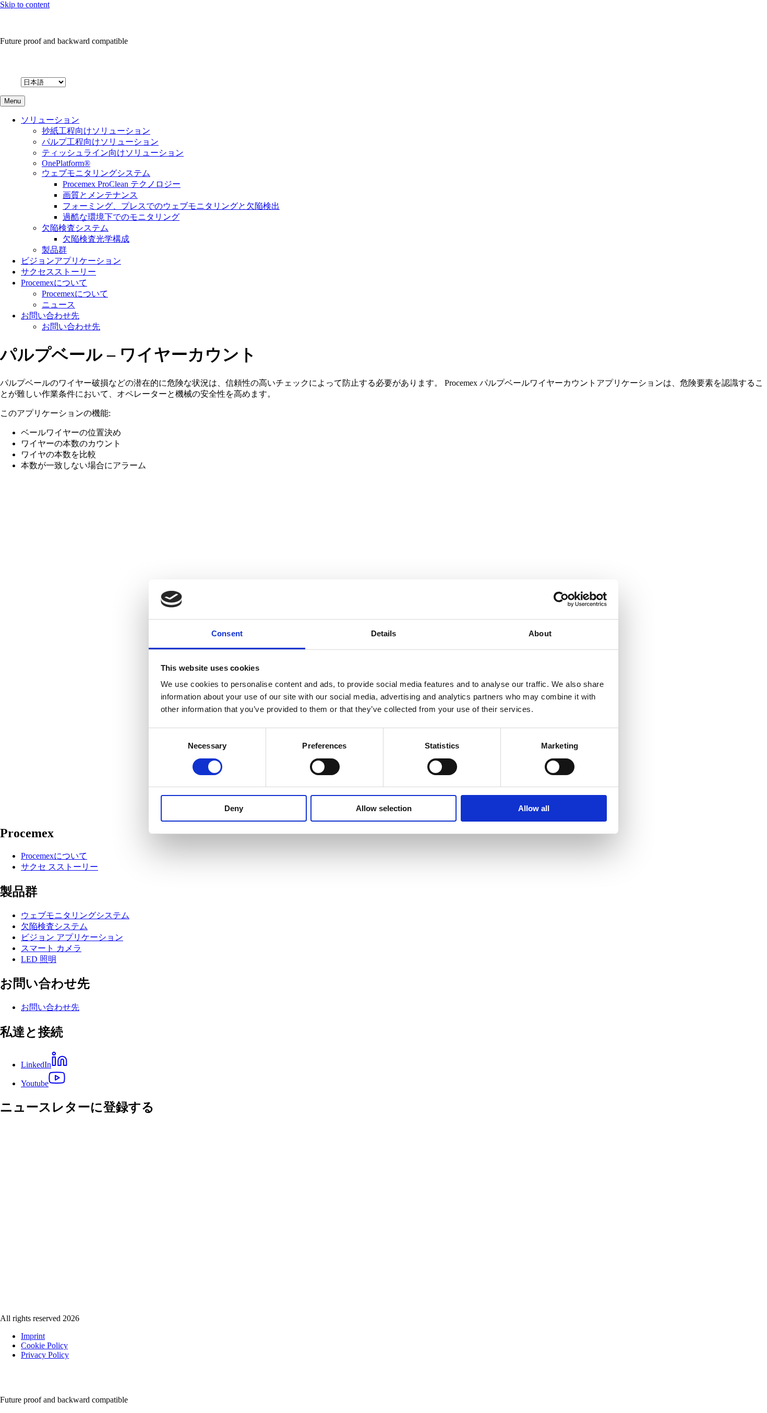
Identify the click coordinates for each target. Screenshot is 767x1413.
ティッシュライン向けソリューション (113, 152)
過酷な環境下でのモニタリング (121, 216)
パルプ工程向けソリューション (100, 141)
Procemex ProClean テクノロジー (122, 184)
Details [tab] (384, 633)
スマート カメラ (51, 948)
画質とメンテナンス (100, 195)
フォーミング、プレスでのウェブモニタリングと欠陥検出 (171, 205)
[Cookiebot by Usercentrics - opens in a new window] (561, 599)
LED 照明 (38, 959)
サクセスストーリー (58, 271)
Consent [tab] (227, 633)
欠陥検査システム (75, 227)
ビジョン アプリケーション (72, 937)
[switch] (325, 766)
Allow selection (384, 808)
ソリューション (50, 119)
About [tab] (540, 633)
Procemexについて (54, 282)
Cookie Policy (44, 1345)
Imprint (33, 1336)
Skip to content (25, 4)
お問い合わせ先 (50, 315)
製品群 (54, 249)
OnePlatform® (66, 163)
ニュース (58, 304)
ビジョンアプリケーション (71, 260)
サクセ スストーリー (59, 866)
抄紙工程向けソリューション (96, 130)
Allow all (533, 808)
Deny (233, 808)
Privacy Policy (45, 1354)
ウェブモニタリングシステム (96, 173)
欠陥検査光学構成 (96, 238)
